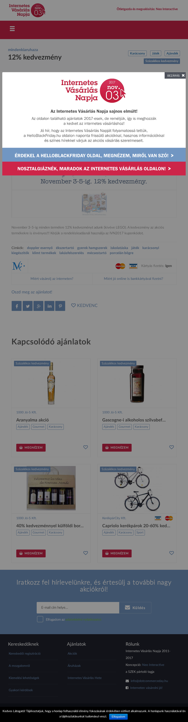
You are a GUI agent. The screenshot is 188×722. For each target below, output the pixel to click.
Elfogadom (118, 716)
